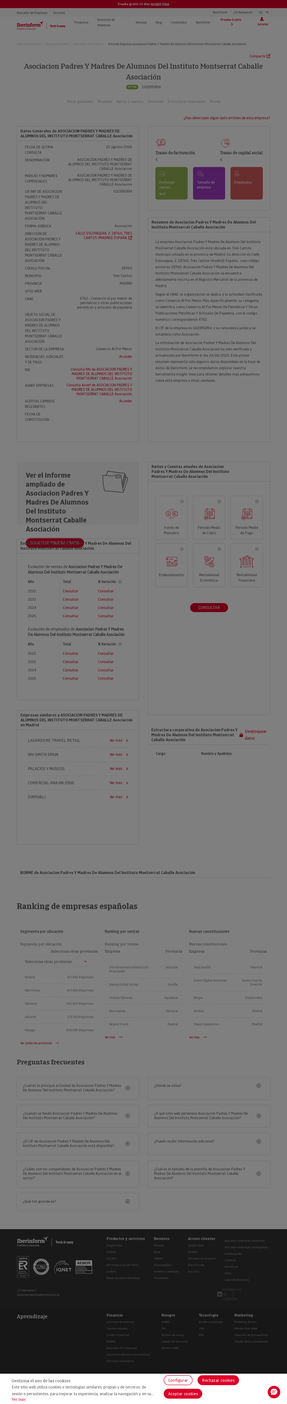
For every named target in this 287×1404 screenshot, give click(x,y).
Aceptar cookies (183, 1393)
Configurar (178, 1380)
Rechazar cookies (218, 1380)
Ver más (19, 1399)
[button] (274, 1392)
